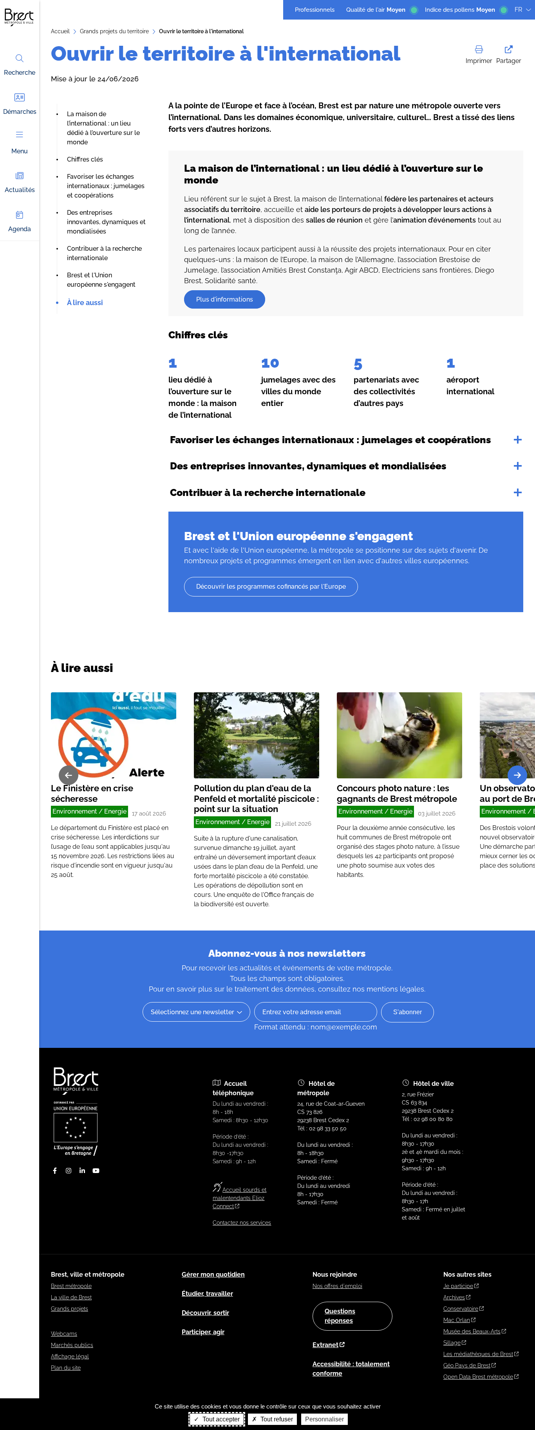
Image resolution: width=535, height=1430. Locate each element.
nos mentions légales (388, 989)
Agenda (19, 229)
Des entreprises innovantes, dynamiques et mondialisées (106, 222)
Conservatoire (460, 1309)
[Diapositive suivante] (517, 775)
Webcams (64, 1334)
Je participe (458, 1286)
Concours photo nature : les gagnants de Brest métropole (397, 793)
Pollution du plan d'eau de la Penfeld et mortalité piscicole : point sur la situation (256, 798)
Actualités (20, 190)
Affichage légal (70, 1356)
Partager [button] (508, 61)
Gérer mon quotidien (213, 1274)
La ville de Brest (71, 1297)
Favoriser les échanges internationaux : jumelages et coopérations (106, 186)
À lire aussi (85, 302)
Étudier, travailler (207, 1293)
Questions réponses (340, 1316)
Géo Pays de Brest (466, 1365)
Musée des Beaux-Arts (472, 1331)
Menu (19, 151)
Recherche (19, 72)
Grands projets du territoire (114, 31)
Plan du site (66, 1368)
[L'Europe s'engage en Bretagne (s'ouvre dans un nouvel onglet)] (76, 1154)
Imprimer (479, 61)
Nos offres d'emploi (337, 1286)
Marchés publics (72, 1345)
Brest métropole (71, 1286)
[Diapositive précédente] (68, 775)
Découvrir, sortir (205, 1313)
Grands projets (69, 1309)
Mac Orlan (456, 1320)
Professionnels (314, 9)
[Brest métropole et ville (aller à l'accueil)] (77, 1093)
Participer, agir (203, 1332)
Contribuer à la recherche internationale (267, 492)
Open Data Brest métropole (478, 1377)
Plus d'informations (224, 299)
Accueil (60, 31)
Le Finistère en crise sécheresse (92, 793)
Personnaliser (324, 1419)
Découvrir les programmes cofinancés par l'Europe (271, 586)
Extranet (325, 1345)
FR (518, 9)
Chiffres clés (85, 159)
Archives (454, 1297)
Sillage (452, 1343)
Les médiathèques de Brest (478, 1354)
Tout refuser (276, 1419)
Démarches (19, 111)
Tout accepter (220, 1419)
